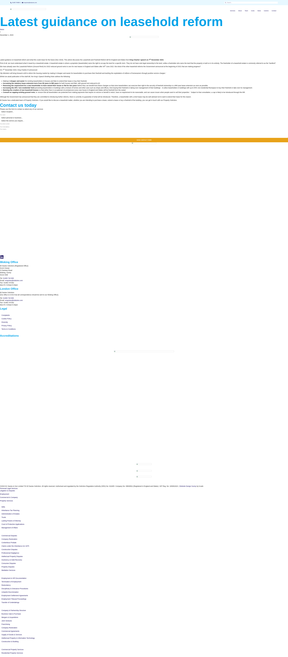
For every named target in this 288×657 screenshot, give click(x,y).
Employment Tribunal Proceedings (14, 599)
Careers (266, 11)
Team (246, 11)
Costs (252, 11)
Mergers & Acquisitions (10, 617)
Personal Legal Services (9, 488)
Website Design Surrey (188, 486)
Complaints (6, 315)
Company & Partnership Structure (14, 610)
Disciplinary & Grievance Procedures (15, 589)
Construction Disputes (9, 549)
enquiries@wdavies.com (14, 280)
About (240, 11)
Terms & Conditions (9, 329)
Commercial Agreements (10, 631)
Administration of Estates (11, 514)
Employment (4, 494)
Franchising (6, 624)
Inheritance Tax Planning (10, 510)
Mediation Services (8, 570)
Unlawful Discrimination (10, 592)
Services (232, 11)
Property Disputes (8, 567)
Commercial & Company (9, 497)
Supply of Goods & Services (12, 635)
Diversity (5, 322)
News (259, 11)
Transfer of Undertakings (10, 602)
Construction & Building (10, 641)
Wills (3, 507)
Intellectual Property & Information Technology (18, 638)
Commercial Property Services (13, 649)
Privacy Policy (7, 326)
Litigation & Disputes (7, 491)
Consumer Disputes (9, 563)
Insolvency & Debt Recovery (12, 560)
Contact (274, 11)
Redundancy (6, 585)
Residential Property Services (12, 653)
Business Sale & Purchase (11, 614)
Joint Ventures (7, 621)
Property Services (6, 501)
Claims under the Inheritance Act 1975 (15, 546)
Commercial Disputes (9, 536)
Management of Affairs (10, 528)
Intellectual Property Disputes (12, 556)
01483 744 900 (8, 278)
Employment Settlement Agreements (15, 595)
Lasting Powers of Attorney (11, 521)
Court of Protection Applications (13, 524)
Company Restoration (9, 539)
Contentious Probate (9, 543)
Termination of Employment (11, 582)
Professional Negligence (10, 553)
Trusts (4, 517)
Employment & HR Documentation (14, 578)
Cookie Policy (6, 319)
